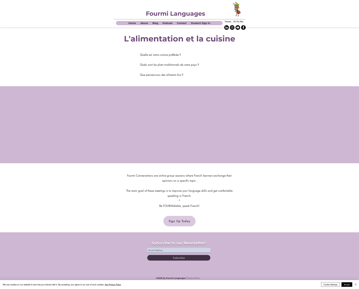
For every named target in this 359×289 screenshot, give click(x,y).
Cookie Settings (330, 284)
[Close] (355, 284)
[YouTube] (237, 27)
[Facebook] (243, 27)
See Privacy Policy (113, 284)
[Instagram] (232, 27)
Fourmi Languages (175, 13)
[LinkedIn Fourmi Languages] (226, 27)
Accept (347, 284)
